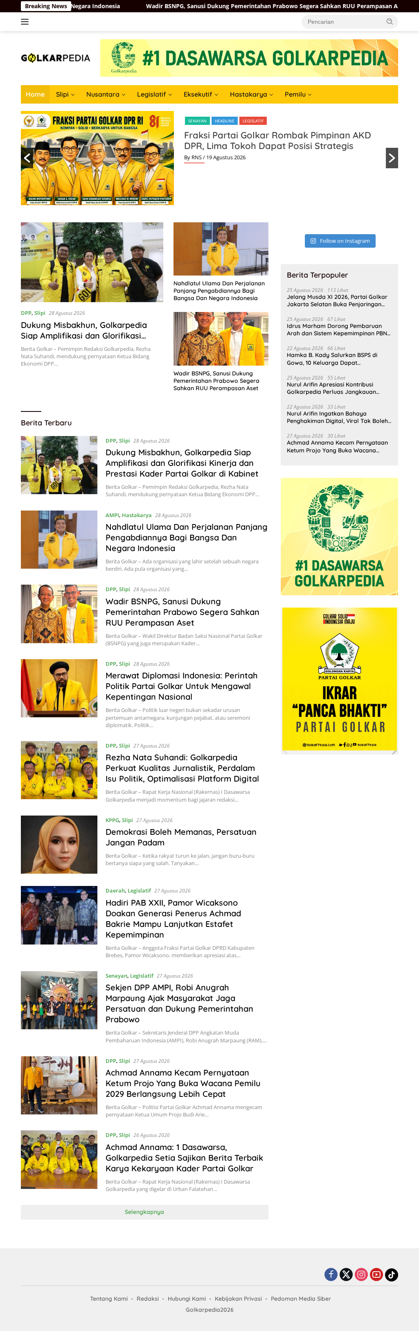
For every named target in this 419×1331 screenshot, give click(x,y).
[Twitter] (346, 1275)
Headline (224, 121)
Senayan (197, 121)
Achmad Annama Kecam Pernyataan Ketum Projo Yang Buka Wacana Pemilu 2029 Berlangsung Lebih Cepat (183, 1083)
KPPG (112, 820)
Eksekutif (198, 94)
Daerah (115, 890)
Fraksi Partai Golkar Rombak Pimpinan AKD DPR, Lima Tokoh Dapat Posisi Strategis (277, 140)
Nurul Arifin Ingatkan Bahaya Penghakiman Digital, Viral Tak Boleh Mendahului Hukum (337, 417)
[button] (390, 21)
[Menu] (26, 22)
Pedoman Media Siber (301, 1298)
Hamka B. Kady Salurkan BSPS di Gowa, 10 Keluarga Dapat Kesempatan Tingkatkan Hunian (332, 358)
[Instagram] (361, 1275)
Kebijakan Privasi (238, 1298)
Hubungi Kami (187, 1298)
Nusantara (102, 94)
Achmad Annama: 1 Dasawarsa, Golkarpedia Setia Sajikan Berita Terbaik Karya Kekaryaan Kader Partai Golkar (184, 1157)
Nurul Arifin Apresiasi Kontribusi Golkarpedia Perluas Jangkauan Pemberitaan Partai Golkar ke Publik (337, 388)
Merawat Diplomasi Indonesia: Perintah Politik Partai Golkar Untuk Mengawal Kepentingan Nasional (182, 686)
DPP (26, 312)
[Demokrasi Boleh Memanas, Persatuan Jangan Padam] (59, 845)
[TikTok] (391, 1274)
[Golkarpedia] (55, 57)
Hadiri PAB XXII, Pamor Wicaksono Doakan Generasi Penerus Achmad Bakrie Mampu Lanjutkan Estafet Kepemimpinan (173, 918)
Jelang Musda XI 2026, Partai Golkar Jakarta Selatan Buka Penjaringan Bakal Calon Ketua (337, 300)
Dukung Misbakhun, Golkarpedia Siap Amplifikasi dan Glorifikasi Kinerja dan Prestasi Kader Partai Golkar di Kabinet (86, 341)
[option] (209, 158)
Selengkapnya (144, 1212)
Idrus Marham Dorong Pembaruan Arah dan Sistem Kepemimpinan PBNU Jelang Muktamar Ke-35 (339, 329)
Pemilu (295, 94)
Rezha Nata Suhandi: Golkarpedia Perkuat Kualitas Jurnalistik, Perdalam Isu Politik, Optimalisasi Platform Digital (182, 768)
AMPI (112, 515)
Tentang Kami (109, 1298)
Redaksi (148, 1298)
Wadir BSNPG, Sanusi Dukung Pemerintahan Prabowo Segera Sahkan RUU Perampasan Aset (222, 6)
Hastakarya (248, 94)
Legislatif (151, 94)
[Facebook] (331, 1275)
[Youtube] (376, 1275)
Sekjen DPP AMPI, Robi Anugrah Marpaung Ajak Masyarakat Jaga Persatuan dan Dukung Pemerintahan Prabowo (179, 1003)
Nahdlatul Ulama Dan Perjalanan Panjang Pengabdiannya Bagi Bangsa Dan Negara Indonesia (219, 291)
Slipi (62, 94)
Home (35, 94)
